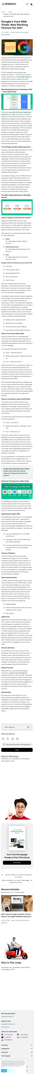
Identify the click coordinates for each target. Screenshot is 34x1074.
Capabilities (5, 1049)
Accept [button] (4, 1070)
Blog (10, 12)
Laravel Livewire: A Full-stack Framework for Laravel (18, 876)
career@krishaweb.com (8, 1024)
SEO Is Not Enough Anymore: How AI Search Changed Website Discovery (16, 915)
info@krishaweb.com (7, 1016)
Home (3, 12)
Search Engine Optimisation (19, 32)
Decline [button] (11, 1070)
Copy (17, 750)
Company (4, 1045)
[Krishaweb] (8, 4)
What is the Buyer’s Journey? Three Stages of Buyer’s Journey (15, 881)
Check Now (17, 863)
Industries (4, 1052)
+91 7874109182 (5, 1027)
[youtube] (27, 1067)
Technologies (5, 1056)
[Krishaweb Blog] (17, 903)
